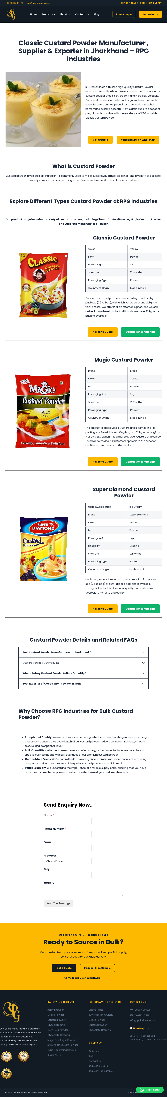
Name (49, 815)
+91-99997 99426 (14, 3)
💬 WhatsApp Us (140, 1028)
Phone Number (55, 829)
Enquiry (49, 882)
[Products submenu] (54, 14)
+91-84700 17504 (139, 1015)
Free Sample (124, 14)
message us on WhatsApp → (85, 978)
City (47, 869)
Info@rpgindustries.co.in (39, 3)
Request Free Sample (97, 968)
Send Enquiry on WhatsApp (138, 139)
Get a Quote (150, 14)
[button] (150, 1090)
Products (50, 855)
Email (48, 842)
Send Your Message (58, 903)
